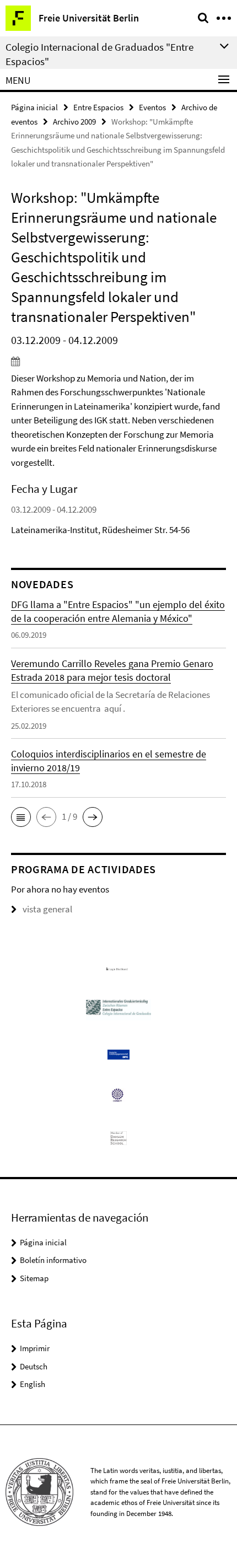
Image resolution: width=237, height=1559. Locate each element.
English (32, 1384)
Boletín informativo (53, 1260)
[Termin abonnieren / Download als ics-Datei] (118, 361)
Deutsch (33, 1366)
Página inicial (34, 107)
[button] (21, 817)
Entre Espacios (98, 107)
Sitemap (34, 1278)
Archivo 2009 (74, 121)
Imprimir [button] (35, 1348)
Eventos (152, 107)
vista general (47, 909)
